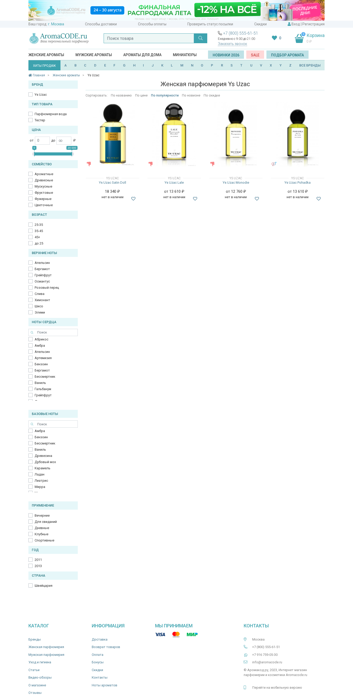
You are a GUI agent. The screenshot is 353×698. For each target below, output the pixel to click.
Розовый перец (47, 287)
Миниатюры (185, 55)
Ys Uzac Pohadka (298, 182)
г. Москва (56, 24)
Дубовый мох (45, 462)
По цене (141, 95)
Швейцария (43, 586)
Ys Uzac (41, 94)
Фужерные (43, 199)
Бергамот (42, 269)
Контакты (100, 677)
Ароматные (44, 174)
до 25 (39, 243)
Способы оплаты (152, 24)
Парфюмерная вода (51, 114)
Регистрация (313, 24)
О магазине (37, 685)
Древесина (43, 456)
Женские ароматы (46, 55)
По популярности (165, 95)
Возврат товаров (106, 647)
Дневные (42, 528)
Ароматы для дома (142, 55)
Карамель (42, 468)
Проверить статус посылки (210, 24)
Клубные (41, 534)
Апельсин (42, 263)
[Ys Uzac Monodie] (236, 134)
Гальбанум (43, 389)
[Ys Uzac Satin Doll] (112, 134)
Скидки (260, 24)
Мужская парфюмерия (46, 655)
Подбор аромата (287, 55)
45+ (37, 237)
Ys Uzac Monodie (236, 182)
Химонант (42, 300)
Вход (295, 24)
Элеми (40, 312)
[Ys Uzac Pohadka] (297, 134)
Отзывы (35, 693)
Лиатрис (41, 480)
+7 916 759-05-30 (265, 655)
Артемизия (43, 358)
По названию (121, 95)
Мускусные (43, 186)
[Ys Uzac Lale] (174, 134)
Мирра (40, 487)
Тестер (40, 120)
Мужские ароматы (93, 55)
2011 (38, 560)
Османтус (42, 281)
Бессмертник (45, 376)
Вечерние (42, 515)
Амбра (40, 345)
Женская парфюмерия (46, 647)
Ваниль (40, 383)
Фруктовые (44, 193)
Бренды (34, 639)
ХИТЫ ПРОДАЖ (44, 66)
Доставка (100, 639)
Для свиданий (46, 522)
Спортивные (44, 540)
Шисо (39, 306)
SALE (255, 55)
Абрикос (41, 339)
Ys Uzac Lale (174, 182)
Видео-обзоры (40, 677)
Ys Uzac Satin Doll (112, 182)
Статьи (34, 670)
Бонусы (98, 662)
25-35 (39, 225)
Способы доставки (101, 24)
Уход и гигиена (39, 662)
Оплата (97, 655)
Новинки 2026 (226, 55)
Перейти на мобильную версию (277, 687)
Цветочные (44, 205)
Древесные (44, 180)
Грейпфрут (43, 275)
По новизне (191, 95)
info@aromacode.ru (267, 662)
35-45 (39, 231)
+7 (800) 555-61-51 (240, 33)
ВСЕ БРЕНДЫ (310, 65)
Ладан (39, 474)
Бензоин (41, 364)
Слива (39, 294)
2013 (38, 566)
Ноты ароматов (104, 685)
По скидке (212, 95)
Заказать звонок (232, 44)
